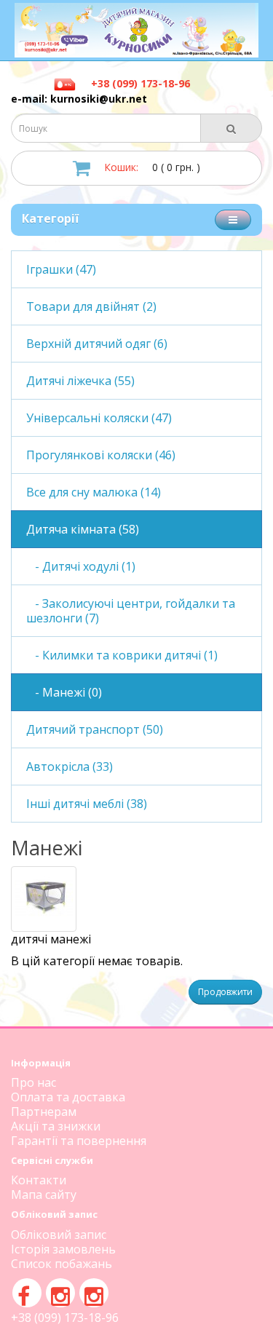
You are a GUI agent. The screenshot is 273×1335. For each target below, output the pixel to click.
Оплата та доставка (68, 1097)
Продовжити (225, 992)
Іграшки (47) (61, 269)
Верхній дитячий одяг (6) (96, 344)
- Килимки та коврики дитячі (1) (122, 655)
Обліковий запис (58, 1235)
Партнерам (43, 1112)
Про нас (33, 1082)
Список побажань (61, 1264)
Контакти (38, 1180)
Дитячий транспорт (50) (94, 729)
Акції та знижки (55, 1126)
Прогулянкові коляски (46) (100, 455)
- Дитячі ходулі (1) (80, 566)
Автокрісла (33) (69, 766)
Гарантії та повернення (78, 1141)
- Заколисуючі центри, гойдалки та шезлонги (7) (130, 610)
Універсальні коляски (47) (99, 418)
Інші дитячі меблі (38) (86, 804)
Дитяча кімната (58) (82, 529)
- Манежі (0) (64, 692)
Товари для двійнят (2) (91, 306)
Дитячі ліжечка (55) (80, 381)
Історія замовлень (63, 1249)
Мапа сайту (43, 1195)
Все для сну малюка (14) (93, 492)
